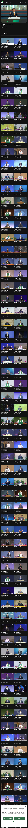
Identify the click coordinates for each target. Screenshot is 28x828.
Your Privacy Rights (14, 822)
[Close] (25, 806)
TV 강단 (3, 25)
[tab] (5, 33)
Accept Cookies (8, 818)
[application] (14, 12)
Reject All (19, 818)
